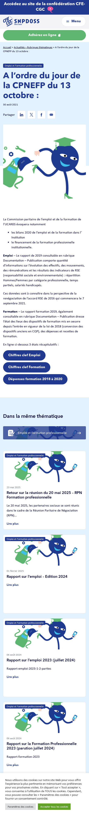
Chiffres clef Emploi (24, 355)
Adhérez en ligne (42, 35)
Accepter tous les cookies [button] (54, 806)
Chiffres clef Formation (26, 367)
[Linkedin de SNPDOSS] (21, 115)
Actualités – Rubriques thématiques (33, 47)
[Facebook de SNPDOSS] (41, 115)
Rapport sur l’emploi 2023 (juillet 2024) (41, 660)
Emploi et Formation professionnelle (23, 65)
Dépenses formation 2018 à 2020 (35, 379)
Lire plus (12, 523)
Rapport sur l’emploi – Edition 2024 (37, 577)
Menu (76, 21)
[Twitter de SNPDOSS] (31, 115)
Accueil (7, 47)
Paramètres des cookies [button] (20, 806)
